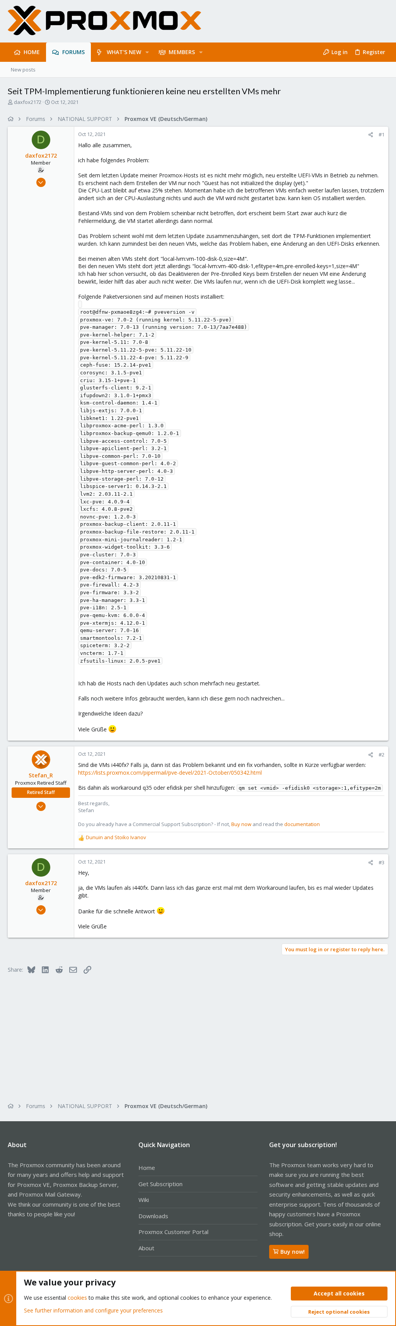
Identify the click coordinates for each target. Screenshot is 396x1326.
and (116, 837)
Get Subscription (160, 1184)
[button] (147, 52)
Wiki (143, 1200)
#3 (381, 862)
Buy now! (292, 1251)
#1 (381, 134)
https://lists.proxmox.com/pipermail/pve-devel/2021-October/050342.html (170, 772)
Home (146, 1167)
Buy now (241, 824)
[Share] (370, 134)
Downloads (153, 1216)
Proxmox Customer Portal (173, 1232)
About (146, 1248)
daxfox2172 (27, 102)
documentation (302, 824)
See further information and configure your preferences (93, 1310)
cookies (77, 1297)
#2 (381, 754)
